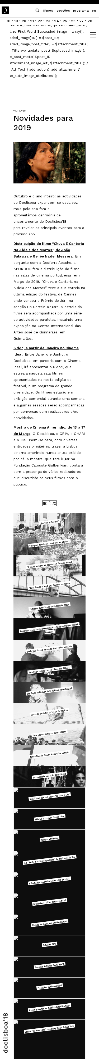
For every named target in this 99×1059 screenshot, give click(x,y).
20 (24, 21)
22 (40, 21)
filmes (48, 10)
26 (73, 21)
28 (90, 21)
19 (16, 21)
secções (63, 10)
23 (48, 21)
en (94, 10)
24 (56, 21)
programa (81, 10)
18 (9, 21)
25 (65, 21)
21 (32, 21)
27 (81, 21)
